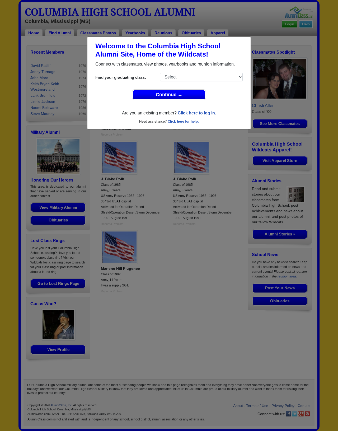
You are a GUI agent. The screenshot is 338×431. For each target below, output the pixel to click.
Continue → (169, 94)
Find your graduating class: (120, 77)
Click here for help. (183, 121)
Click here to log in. (197, 113)
